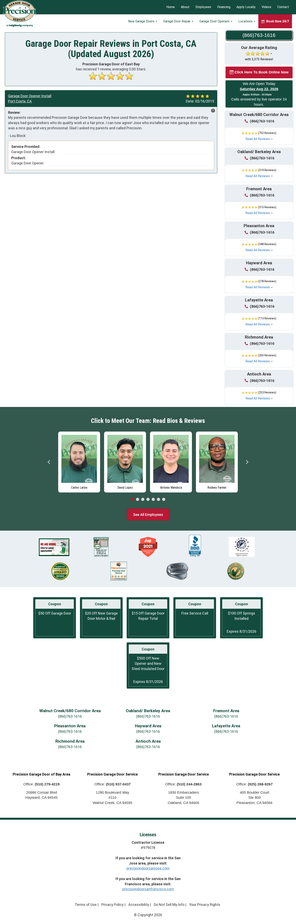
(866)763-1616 (262, 121)
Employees (203, 7)
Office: (41, 784)
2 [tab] (138, 500)
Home (170, 7)
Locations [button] (245, 21)
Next (247, 462)
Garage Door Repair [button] (177, 21)
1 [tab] (132, 500)
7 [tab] (164, 500)
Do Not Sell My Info (169, 904)
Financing (223, 7)
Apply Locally (246, 7)
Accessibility (138, 904)
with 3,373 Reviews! (259, 59)
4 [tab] (148, 500)
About (185, 7)
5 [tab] (153, 500)
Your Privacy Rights (204, 904)
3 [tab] (143, 500)
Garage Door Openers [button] (214, 21)
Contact (283, 7)
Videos (266, 7)
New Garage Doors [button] (141, 21)
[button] (259, 136)
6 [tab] (158, 500)
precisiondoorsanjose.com (148, 868)
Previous (49, 462)
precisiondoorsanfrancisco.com (148, 889)
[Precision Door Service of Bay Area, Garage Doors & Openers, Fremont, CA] (195, 546)
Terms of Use (86, 904)
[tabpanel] (79, 461)
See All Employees (148, 514)
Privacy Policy (112, 904)
